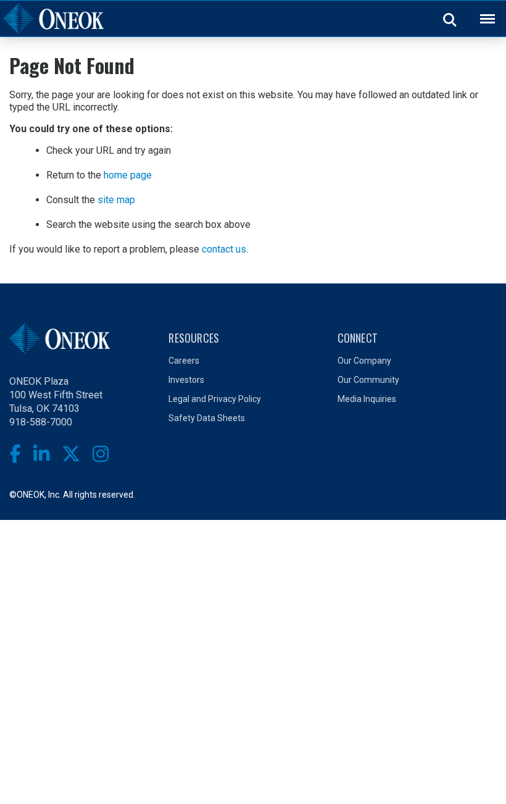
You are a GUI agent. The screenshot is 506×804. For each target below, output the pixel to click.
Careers (183, 361)
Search (450, 19)
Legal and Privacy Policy (214, 399)
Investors (186, 380)
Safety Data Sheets (206, 418)
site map (116, 200)
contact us (224, 249)
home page (128, 175)
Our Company (364, 361)
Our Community (368, 380)
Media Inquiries (367, 399)
